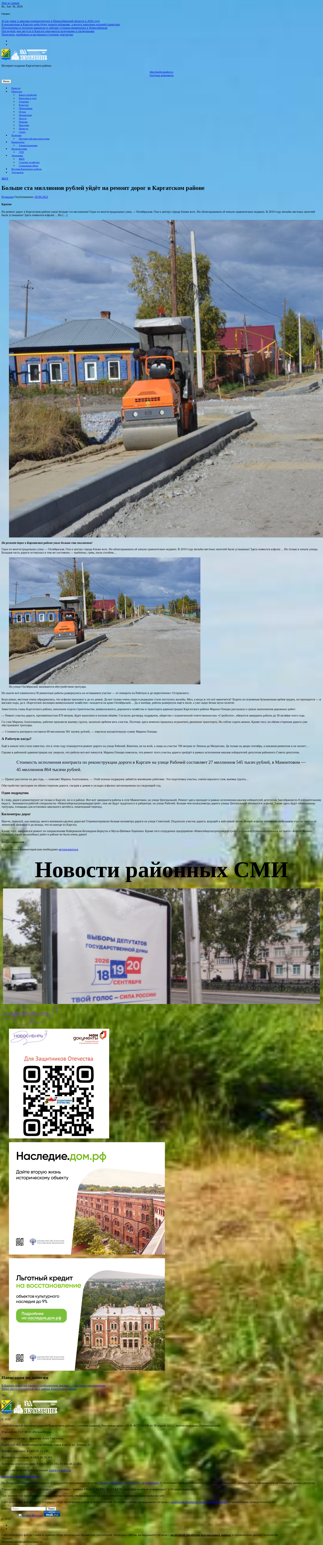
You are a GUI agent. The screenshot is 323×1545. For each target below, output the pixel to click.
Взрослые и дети (27, 98)
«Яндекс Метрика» (111, 1483)
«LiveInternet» (150, 1483)
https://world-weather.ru (161, 72)
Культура (24, 105)
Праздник (24, 125)
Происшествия (19, 149)
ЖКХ (21, 159)
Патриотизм (25, 115)
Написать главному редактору (20, 1476)
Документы (17, 172)
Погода (23, 118)
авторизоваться (68, 849)
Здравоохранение (28, 145)
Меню (6, 81)
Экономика (17, 155)
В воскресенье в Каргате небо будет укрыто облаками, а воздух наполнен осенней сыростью (60, 24)
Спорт (22, 132)
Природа (23, 128)
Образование (26, 108)
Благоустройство (28, 95)
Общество (16, 91)
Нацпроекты (17, 142)
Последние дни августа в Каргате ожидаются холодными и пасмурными (47, 31)
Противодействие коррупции (34, 138)
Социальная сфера (28, 165)
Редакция (7, 197)
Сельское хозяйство (29, 162)
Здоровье (24, 101)
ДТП (21, 152)
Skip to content (10, 3)
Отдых (22, 111)
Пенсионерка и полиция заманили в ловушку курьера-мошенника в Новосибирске (54, 27)
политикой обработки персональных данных (199, 1502)
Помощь (23, 122)
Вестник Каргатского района (26, 169)
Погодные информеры (162, 75)
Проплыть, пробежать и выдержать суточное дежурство (37, 34)
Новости (15, 88)
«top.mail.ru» (132, 1483)
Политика (16, 135)
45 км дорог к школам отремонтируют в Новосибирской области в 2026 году (50, 21)
